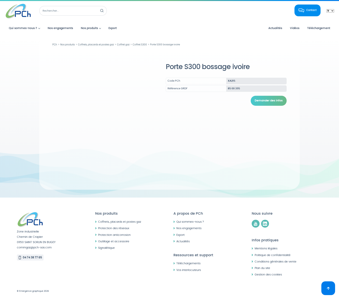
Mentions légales (266, 248)
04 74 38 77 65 (32, 257)
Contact (311, 10)
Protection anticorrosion (114, 234)
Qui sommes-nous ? (190, 221)
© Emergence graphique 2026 (33, 291)
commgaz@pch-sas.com (34, 247)
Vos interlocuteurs (188, 270)
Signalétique (106, 247)
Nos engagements (188, 228)
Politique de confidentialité (273, 255)
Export (180, 234)
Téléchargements (188, 263)
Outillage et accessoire (113, 241)
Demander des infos (269, 100)
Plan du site (262, 268)
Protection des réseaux (113, 228)
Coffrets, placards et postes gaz (119, 221)
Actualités (183, 241)
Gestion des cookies (268, 274)
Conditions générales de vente (275, 261)
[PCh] (18, 11)
